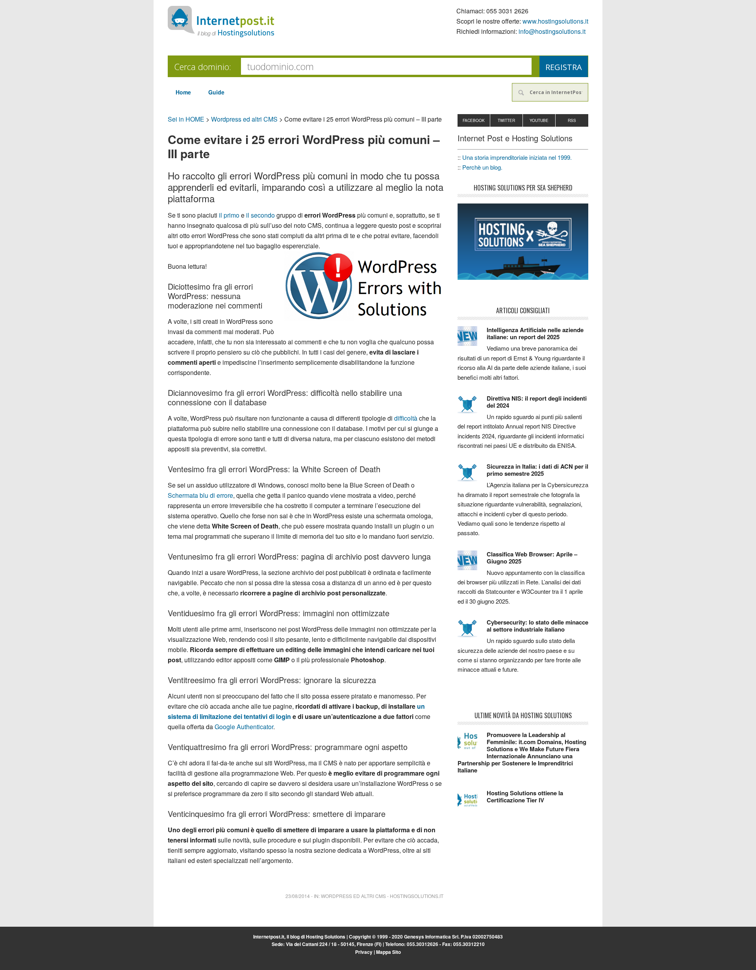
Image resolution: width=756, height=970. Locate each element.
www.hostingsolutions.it (555, 21)
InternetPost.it (221, 21)
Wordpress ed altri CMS (244, 119)
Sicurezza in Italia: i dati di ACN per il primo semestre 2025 (537, 470)
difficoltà (405, 418)
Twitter (506, 120)
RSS (572, 120)
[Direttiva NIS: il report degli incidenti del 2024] (472, 408)
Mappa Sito (388, 951)
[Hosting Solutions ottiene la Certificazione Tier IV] (472, 802)
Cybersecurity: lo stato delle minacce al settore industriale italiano (537, 626)
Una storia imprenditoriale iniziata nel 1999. (517, 157)
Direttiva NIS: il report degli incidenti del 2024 (537, 402)
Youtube (539, 120)
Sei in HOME (186, 119)
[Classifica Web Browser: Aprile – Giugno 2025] (472, 564)
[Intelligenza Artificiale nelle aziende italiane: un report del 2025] (472, 339)
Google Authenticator (244, 726)
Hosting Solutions (325, 936)
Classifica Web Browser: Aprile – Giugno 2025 (532, 557)
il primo (229, 215)
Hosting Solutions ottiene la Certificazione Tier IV (525, 796)
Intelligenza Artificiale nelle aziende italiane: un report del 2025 (535, 333)
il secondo (260, 215)
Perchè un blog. (482, 167)
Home (183, 92)
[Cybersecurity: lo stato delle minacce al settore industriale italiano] (472, 632)
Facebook (474, 120)
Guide (216, 92)
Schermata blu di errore (200, 495)
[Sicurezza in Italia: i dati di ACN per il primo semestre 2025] (472, 476)
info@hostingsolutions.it (552, 31)
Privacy (363, 951)
